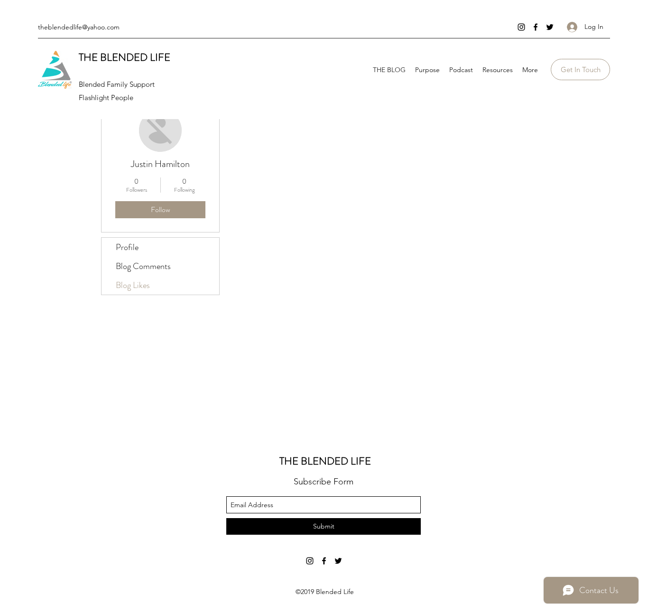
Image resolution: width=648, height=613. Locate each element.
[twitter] (550, 27)
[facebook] (535, 27)
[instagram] (521, 27)
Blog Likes (133, 285)
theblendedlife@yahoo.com (79, 27)
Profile (127, 247)
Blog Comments (143, 266)
